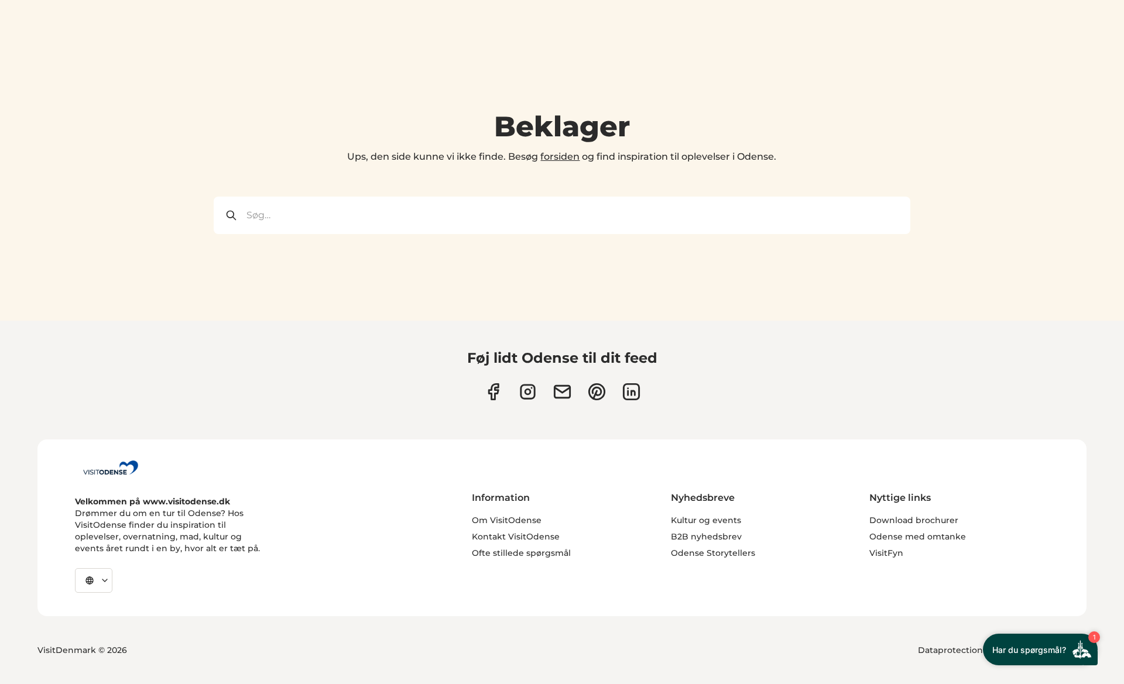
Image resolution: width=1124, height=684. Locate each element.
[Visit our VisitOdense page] (493, 391)
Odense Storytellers (713, 553)
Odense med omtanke (917, 536)
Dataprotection (950, 650)
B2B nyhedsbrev (706, 536)
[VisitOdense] (110, 467)
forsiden (560, 156)
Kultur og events (706, 520)
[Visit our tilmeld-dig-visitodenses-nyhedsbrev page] (562, 391)
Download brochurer (913, 520)
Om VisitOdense (507, 520)
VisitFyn (886, 553)
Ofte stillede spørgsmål (521, 553)
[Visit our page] (528, 391)
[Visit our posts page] (631, 391)
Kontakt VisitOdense (516, 536)
